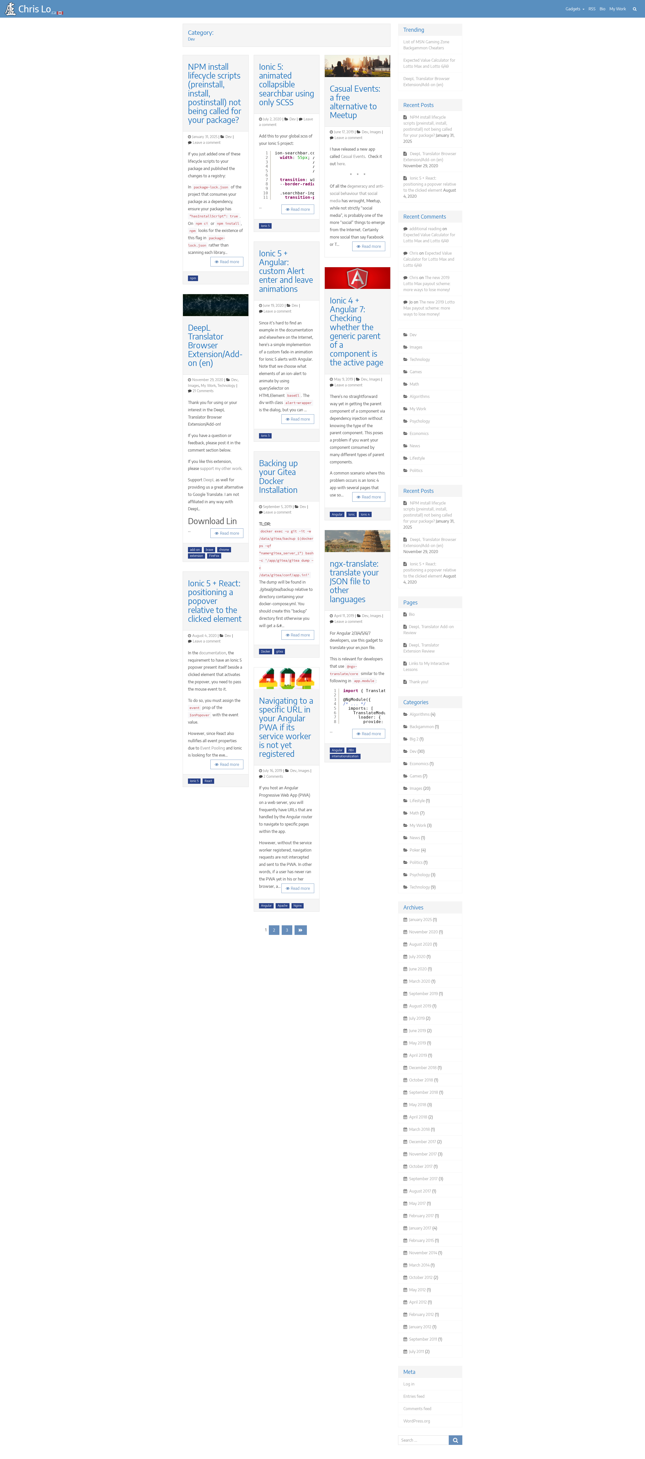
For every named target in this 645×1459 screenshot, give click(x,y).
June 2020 (418, 968)
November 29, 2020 (207, 379)
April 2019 (418, 1055)
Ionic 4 (365, 514)
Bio (602, 8)
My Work (617, 8)
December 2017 (422, 1141)
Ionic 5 (194, 781)
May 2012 (417, 1289)
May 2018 (417, 1104)
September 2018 (423, 1092)
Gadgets (573, 8)
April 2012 (418, 1302)
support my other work (220, 468)
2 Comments (273, 776)
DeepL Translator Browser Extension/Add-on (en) (215, 345)
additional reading (425, 228)
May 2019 (417, 1042)
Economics (419, 433)
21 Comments (203, 390)
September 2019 (423, 993)
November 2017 (423, 1154)
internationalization (345, 756)
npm (193, 278)
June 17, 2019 (344, 131)
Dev (228, 136)
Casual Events (353, 156)
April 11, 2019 (344, 615)
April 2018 (418, 1116)
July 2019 (417, 1018)
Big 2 (414, 738)
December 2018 (423, 1067)
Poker (415, 850)
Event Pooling (212, 748)
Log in (408, 1383)
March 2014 (419, 1265)
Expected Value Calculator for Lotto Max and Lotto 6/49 (428, 259)
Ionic (351, 514)
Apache (282, 905)
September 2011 (423, 1339)
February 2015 (421, 1240)
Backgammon (422, 726)
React (208, 781)
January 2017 (420, 1228)
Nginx (298, 905)
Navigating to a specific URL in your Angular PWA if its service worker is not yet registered (286, 727)
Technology (226, 385)
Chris (413, 253)
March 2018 (419, 1129)
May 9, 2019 (343, 379)
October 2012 (421, 1277)
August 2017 (420, 1191)
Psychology (420, 421)
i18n (351, 750)
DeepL (209, 479)
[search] (634, 8)
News (415, 445)
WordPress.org (416, 1420)
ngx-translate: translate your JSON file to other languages (354, 581)
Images (193, 385)
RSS (592, 8)
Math (414, 384)
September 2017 (423, 1178)
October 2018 (421, 1079)
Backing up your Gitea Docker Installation (278, 476)
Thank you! (418, 681)
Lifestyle (417, 458)
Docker (265, 651)
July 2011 (416, 1351)
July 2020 (417, 956)
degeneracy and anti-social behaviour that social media (357, 193)
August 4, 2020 (204, 635)
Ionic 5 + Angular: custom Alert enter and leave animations (286, 271)
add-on (195, 550)
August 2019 (420, 1005)
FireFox (214, 556)
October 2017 (421, 1166)
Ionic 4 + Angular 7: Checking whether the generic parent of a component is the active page (356, 331)
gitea (279, 651)
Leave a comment (206, 142)
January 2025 (420, 919)
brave (209, 550)
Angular (266, 905)
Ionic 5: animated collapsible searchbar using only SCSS (286, 84)
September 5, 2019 (277, 506)
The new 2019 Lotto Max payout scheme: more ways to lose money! (426, 283)
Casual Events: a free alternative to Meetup (355, 101)
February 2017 (421, 1215)
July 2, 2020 (272, 119)
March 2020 (419, 981)
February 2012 (421, 1314)
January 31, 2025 (204, 136)
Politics (416, 470)
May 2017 (417, 1203)
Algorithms (420, 396)
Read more (229, 261)
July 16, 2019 (272, 770)
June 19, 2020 (273, 305)
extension (196, 556)
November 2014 (423, 1252)
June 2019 (417, 1030)
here (341, 163)
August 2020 (420, 944)
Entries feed (414, 1396)
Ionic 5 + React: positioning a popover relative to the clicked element (215, 601)
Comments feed (417, 1408)
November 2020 (423, 931)
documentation (212, 652)
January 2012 (420, 1326)
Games (416, 371)
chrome (224, 550)
